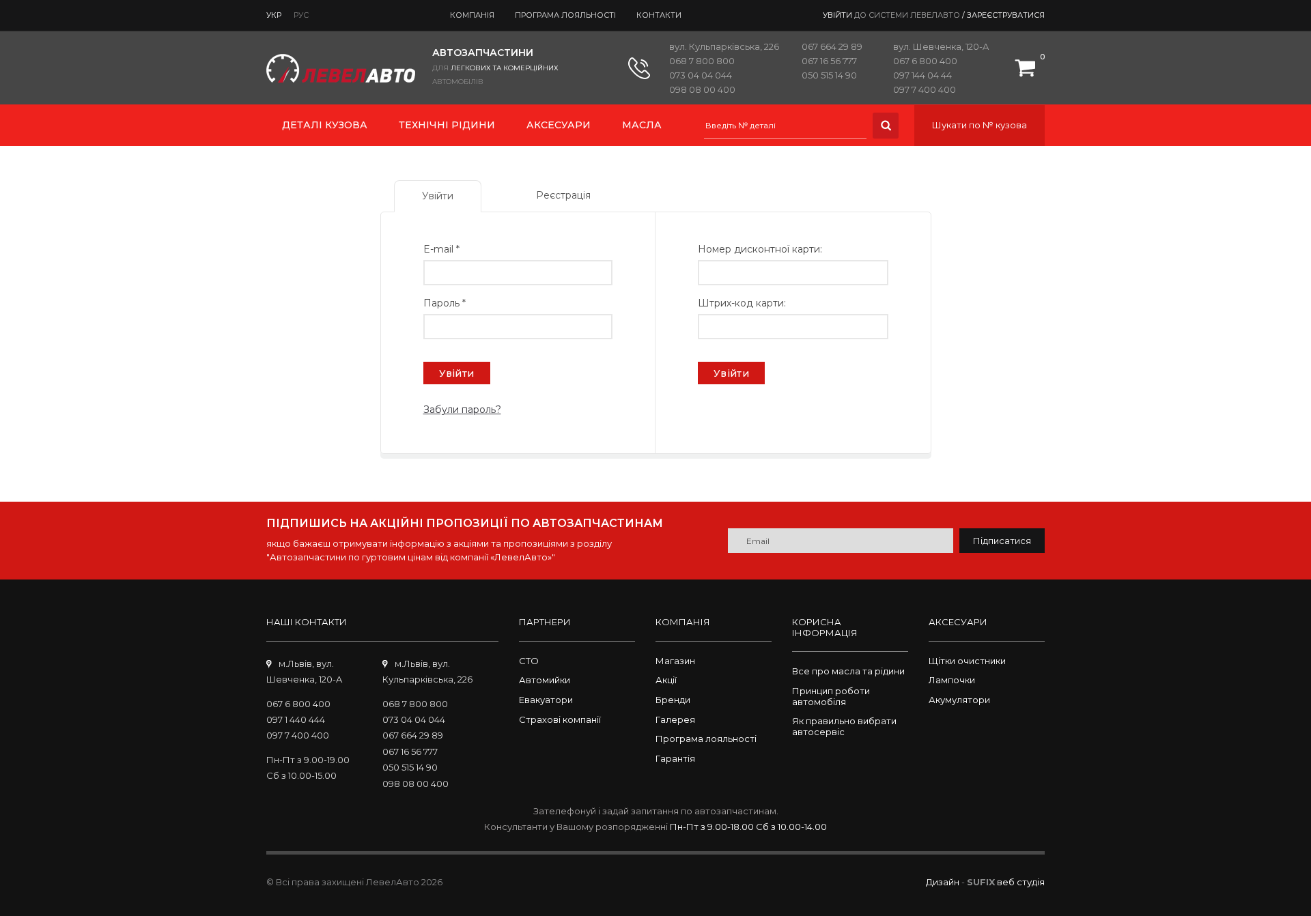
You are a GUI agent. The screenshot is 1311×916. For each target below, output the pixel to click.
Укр (273, 15)
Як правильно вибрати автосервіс (844, 726)
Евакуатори (546, 699)
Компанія (472, 15)
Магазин (675, 660)
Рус (301, 15)
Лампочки (952, 679)
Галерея (675, 719)
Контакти (658, 15)
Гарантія (675, 758)
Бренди (673, 699)
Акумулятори (959, 699)
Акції (666, 679)
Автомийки (544, 679)
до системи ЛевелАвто (907, 15)
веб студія (1021, 881)
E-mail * (441, 249)
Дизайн (942, 881)
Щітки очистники (967, 660)
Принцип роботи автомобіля (831, 696)
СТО (529, 660)
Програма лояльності (565, 15)
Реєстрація (563, 195)
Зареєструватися (1006, 15)
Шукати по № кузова (979, 124)
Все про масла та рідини (848, 670)
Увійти (731, 373)
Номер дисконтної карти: (760, 249)
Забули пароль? (462, 409)
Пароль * (444, 303)
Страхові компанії (560, 719)
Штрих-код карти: (742, 303)
